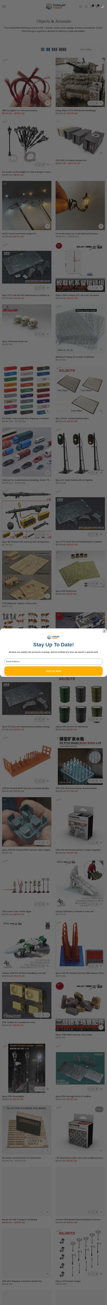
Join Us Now (53, 670)
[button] (102, 7)
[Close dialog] (104, 631)
